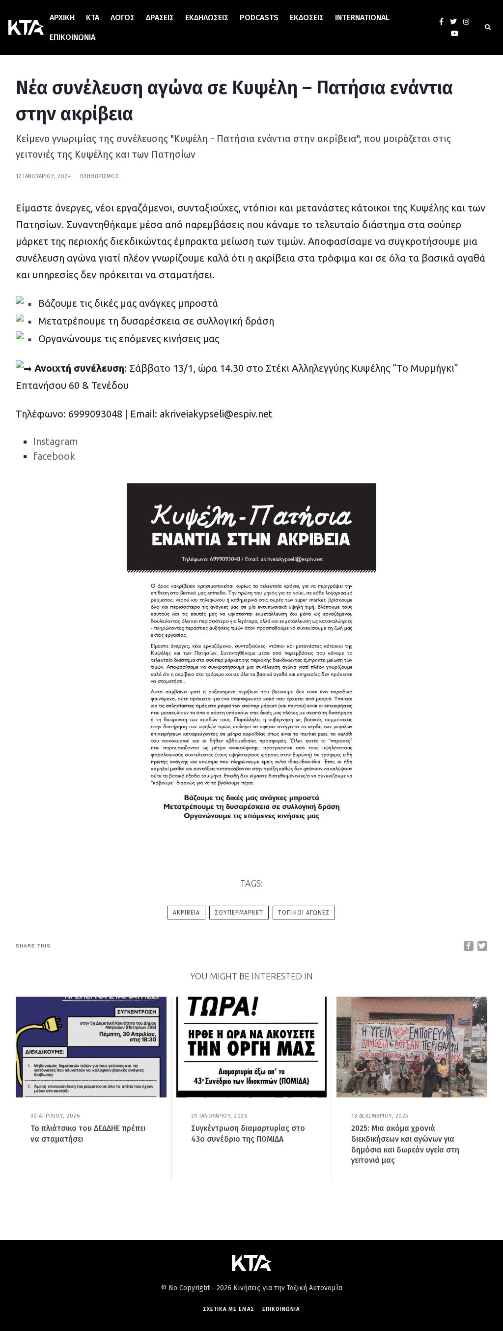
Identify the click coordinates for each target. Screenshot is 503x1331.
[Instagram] (466, 22)
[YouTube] (454, 33)
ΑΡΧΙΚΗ (62, 17)
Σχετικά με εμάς (228, 1309)
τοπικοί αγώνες (304, 912)
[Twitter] (453, 22)
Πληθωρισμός (99, 176)
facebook (54, 456)
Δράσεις (160, 17)
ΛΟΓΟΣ (123, 17)
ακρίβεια (186, 912)
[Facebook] (441, 22)
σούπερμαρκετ (239, 912)
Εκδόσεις (307, 17)
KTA (92, 17)
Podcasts (259, 17)
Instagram (55, 441)
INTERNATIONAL (362, 17)
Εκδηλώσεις (206, 17)
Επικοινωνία (72, 37)
